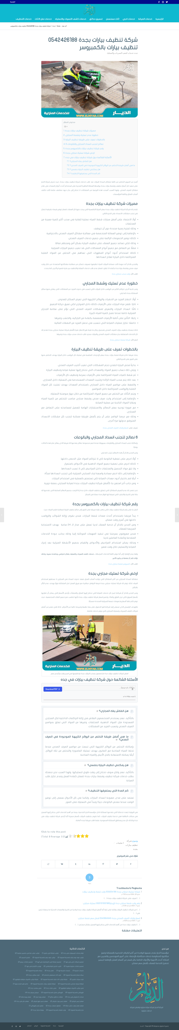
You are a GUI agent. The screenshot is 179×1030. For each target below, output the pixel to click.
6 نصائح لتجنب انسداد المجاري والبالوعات (84, 144)
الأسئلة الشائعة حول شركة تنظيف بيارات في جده (88, 157)
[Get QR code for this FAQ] (97, 711)
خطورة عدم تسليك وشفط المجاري (81, 135)
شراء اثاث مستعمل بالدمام (51, 975)
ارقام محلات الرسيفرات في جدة (72, 953)
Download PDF (51, 689)
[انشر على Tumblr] (76, 864)
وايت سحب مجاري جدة (121, 274)
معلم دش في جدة (21, 1001)
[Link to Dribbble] (163, 2)
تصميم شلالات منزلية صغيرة (74, 966)
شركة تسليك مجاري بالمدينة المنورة (71, 984)
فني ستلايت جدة (34, 988)
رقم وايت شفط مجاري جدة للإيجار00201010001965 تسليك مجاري (111, 903)
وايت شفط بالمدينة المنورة (56, 1010)
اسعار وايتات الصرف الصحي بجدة (116, 428)
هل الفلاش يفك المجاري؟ (81, 161)
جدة (136, 53)
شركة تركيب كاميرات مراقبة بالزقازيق (25, 979)
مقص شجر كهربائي (36, 1006)
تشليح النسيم (24, 957)
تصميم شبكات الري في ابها (74, 962)
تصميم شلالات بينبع (25, 962)
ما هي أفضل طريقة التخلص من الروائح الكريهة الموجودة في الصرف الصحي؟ (102, 165)
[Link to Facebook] (159, 2)
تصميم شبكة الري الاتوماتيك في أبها (48, 962)
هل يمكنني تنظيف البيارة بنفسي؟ (85, 169)
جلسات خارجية (78, 970)
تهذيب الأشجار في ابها (33, 966)
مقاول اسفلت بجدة (53, 1006)
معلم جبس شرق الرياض (39, 1001)
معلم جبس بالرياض (77, 1001)
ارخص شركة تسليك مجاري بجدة (80, 153)
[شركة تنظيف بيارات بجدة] (89, 89)
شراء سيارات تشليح (77, 979)
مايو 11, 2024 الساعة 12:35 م (131, 905)
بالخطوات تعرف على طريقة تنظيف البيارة (85, 139)
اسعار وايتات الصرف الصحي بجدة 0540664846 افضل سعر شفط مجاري (109, 918)
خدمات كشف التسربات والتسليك (120, 53)
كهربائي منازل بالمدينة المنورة (52, 992)
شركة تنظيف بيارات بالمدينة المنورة (43, 984)
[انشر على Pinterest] (103, 864)
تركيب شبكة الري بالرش (50, 953)
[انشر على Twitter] (117, 864)
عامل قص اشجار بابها (20, 984)
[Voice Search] (132, 689)
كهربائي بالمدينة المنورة (74, 992)
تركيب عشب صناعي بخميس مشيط (27, 953)
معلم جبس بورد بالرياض (58, 1001)
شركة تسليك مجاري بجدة (120, 340)
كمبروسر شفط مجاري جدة (119, 564)
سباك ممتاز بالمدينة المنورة (74, 975)
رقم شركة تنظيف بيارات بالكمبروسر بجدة (84, 148)
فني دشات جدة (50, 988)
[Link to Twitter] (167, 2)
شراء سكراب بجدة (33, 975)
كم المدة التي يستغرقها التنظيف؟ (85, 173)
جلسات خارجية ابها (63, 970)
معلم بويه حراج (40, 997)
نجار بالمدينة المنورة (76, 1010)
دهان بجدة (49, 970)
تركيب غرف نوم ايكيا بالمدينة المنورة (71, 957)
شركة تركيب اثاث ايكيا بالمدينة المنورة (54, 979)
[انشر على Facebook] (131, 864)
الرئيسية (12, 2)
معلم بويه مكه (25, 997)
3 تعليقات (120, 843)
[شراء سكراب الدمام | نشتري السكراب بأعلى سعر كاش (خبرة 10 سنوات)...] (177, 515)
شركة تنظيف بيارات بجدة (131, 844)
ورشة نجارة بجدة (37, 1010)
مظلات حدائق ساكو (55, 997)
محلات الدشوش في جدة (74, 997)
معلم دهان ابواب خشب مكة (73, 1006)
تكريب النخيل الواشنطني (52, 966)
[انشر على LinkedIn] (89, 864)
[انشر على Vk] (62, 864)
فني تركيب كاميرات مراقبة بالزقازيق (71, 988)
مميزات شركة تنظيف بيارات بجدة (80, 131)
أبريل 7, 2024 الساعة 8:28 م (131, 920)
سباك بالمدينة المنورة (34, 970)
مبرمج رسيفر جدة (32, 992)
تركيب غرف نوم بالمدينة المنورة (43, 957)
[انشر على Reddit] (48, 864)
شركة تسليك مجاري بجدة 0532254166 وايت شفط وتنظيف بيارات (111, 892)
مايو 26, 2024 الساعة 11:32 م (130, 894)
